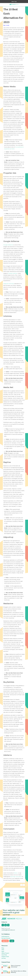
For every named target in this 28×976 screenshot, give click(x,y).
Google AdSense (8, 245)
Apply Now (5, 941)
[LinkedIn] (5, 925)
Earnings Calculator (6, 938)
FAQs (3, 949)
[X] (8, 925)
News (3, 951)
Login (11, 941)
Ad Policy (4, 958)
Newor (16, 873)
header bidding (12, 273)
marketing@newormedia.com (8, 930)
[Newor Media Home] (12, 919)
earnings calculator (16, 876)
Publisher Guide (5, 956)
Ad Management (5, 936)
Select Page (14, 1)
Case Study (4, 954)
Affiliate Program (5, 953)
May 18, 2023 (6, 25)
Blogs (3, 948)
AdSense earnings (8, 283)
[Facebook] (3, 925)
